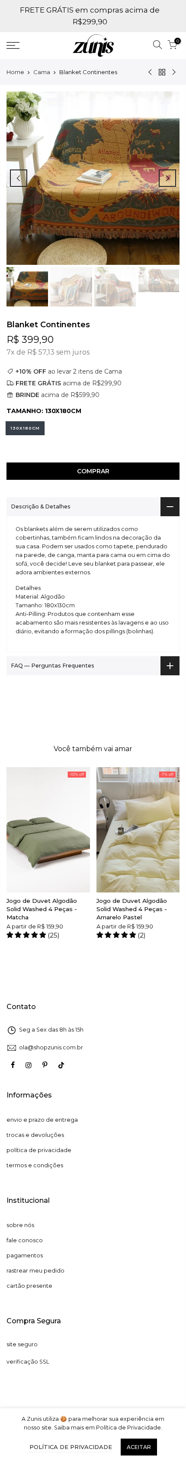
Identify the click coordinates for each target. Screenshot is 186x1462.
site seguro (22, 1344)
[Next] (167, 178)
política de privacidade (38, 1150)
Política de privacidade (70, 1446)
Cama (41, 71)
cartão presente (29, 1286)
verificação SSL (27, 1361)
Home (15, 71)
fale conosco (24, 1240)
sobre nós (20, 1225)
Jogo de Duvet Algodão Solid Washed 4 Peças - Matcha (41, 909)
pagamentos (24, 1255)
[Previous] (18, 178)
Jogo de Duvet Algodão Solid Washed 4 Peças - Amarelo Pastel (131, 909)
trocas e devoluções (35, 1135)
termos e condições (34, 1165)
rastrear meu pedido (35, 1270)
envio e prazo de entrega (42, 1120)
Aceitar (139, 1447)
